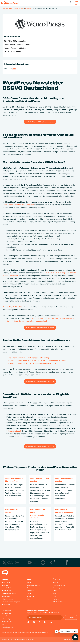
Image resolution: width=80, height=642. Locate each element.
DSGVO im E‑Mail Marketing (15, 41)
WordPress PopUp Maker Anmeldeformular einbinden (37, 514)
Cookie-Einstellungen (8, 627)
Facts (28, 599)
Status (29, 593)
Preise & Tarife (6, 582)
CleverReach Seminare (33, 585)
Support (29, 588)
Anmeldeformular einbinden (15, 48)
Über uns (55, 582)
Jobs (54, 593)
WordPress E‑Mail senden (12, 511)
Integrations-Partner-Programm (11, 602)
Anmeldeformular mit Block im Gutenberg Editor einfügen (28, 358)
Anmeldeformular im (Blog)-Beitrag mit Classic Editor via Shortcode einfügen (36, 361)
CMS (22, 8)
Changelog (30, 596)
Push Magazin (6, 596)
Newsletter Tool (6, 588)
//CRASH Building (58, 602)
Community (30, 590)
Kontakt (55, 590)
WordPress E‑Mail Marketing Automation (64, 511)
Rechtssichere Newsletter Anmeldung (18, 45)
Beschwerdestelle (7, 621)
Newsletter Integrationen (13, 8)
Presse (55, 596)
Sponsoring (56, 588)
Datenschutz (5, 616)
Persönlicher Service (59, 585)
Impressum (56, 599)
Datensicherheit (6, 613)
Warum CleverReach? (12, 52)
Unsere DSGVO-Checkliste (13, 307)
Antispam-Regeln (7, 619)
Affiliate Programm (7, 599)
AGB (3, 624)
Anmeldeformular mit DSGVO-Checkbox (18, 205)
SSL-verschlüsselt (13, 431)
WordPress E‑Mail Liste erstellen (39, 479)
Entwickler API (6, 604)
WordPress (28, 8)
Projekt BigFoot (6, 590)
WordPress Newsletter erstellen (64, 479)
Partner (29, 582)
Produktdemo (6, 585)
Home (3, 8)
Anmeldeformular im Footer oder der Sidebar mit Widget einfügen (31, 363)
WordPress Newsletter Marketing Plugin (14, 479)
